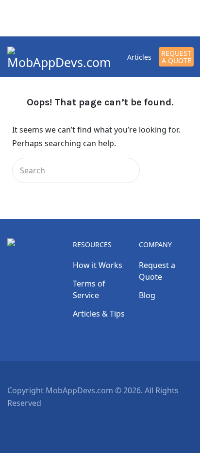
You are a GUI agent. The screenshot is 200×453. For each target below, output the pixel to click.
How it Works (97, 265)
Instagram (48, 424)
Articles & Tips (99, 313)
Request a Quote (176, 57)
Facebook (16, 424)
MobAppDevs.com (59, 62)
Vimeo (64, 424)
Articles (139, 57)
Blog (147, 295)
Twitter (32, 424)
